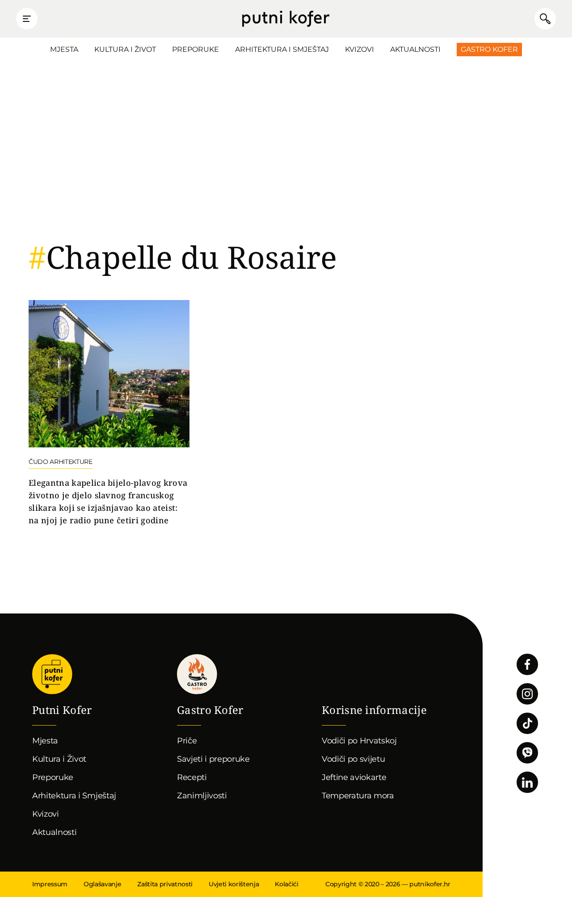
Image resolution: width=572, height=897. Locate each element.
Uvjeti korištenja (234, 884)
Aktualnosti (415, 49)
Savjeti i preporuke (213, 759)
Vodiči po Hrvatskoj (359, 741)
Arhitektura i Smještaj (282, 49)
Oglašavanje (102, 884)
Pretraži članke (545, 18)
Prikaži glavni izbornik (27, 18)
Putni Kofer (285, 19)
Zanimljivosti (202, 796)
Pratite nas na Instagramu (527, 694)
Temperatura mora (358, 796)
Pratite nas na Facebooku (527, 664)
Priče (187, 741)
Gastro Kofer (489, 49)
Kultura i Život (125, 49)
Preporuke (195, 49)
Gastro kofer (197, 674)
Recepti (192, 777)
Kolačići (286, 884)
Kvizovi (359, 49)
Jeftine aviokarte (354, 777)
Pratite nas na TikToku (527, 723)
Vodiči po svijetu (353, 759)
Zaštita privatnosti (165, 884)
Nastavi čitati (109, 413)
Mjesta (64, 49)
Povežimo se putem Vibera (527, 752)
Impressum (49, 884)
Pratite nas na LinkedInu (527, 782)
